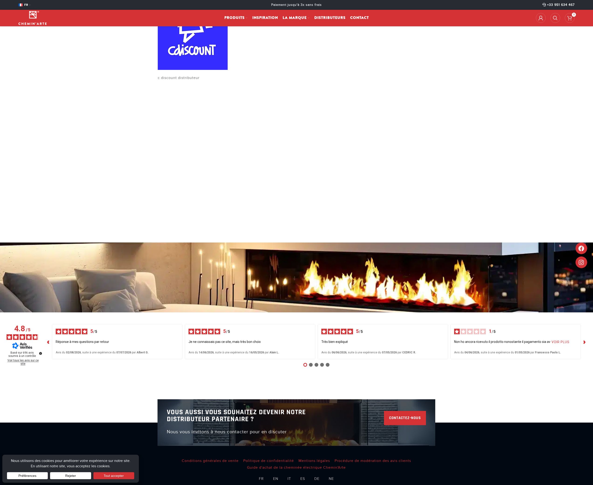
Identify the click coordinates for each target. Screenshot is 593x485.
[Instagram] (581, 262)
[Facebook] (581, 248)
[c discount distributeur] (193, 34)
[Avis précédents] (48, 341)
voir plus (560, 342)
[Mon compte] (541, 18)
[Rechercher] (555, 18)
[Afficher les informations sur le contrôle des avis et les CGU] (40, 353)
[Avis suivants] (584, 341)
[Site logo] (32, 17)
